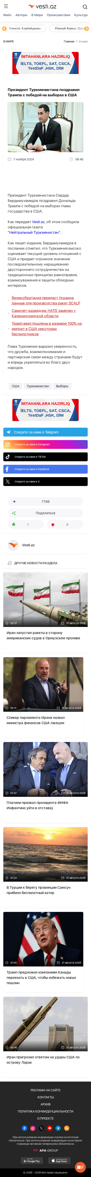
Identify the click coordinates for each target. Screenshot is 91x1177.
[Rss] (66, 1129)
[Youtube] (49, 1129)
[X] (41, 1129)
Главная (69, 41)
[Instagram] (33, 1129)
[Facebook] (24, 1129)
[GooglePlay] (32, 1160)
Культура (81, 15)
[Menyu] (6, 6)
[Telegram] (58, 1129)
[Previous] (4, 29)
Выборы (62, 386)
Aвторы (21, 15)
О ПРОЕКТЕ (45, 1118)
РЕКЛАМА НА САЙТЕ (46, 1090)
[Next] (86, 29)
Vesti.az (38, 222)
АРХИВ (46, 1104)
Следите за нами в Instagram (32, 444)
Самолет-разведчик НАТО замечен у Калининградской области (44, 313)
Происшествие (58, 15)
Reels (7, 15)
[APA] (45, 1150)
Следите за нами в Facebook (32, 469)
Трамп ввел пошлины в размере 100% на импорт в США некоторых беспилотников (47, 328)
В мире (37, 15)
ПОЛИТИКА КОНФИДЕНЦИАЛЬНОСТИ (45, 1111)
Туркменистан (38, 386)
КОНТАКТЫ (46, 1097)
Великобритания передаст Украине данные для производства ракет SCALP (46, 300)
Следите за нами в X (27, 481)
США (15, 386)
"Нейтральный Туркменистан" (34, 232)
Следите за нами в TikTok (30, 456)
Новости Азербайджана (24, 28)
